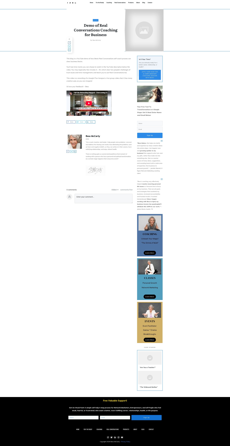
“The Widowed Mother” (150, 380)
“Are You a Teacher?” (150, 360)
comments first (126, 190)
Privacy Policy (125, 441)
